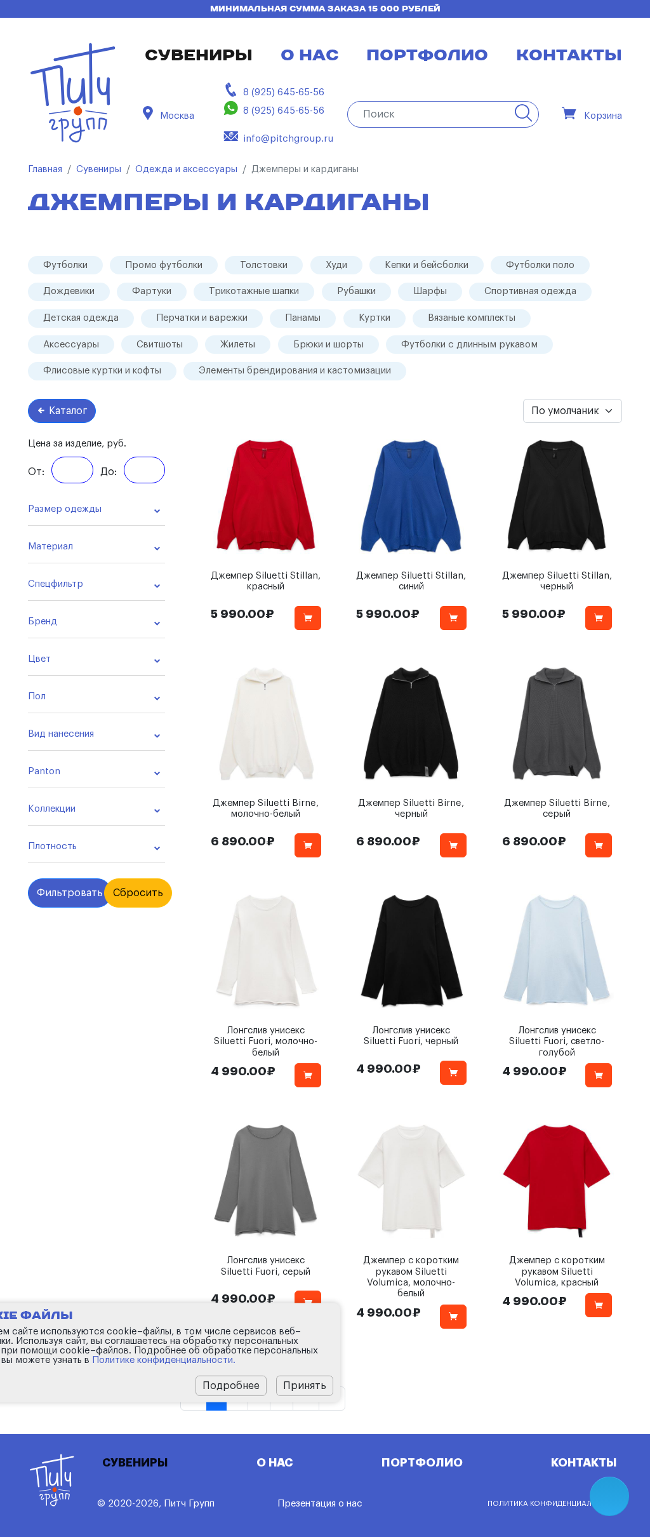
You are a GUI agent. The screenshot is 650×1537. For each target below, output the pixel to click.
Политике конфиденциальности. (163, 1360)
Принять (304, 1386)
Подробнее (231, 1386)
